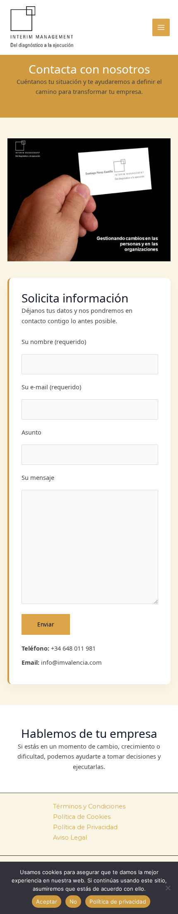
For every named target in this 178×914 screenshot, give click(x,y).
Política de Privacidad (85, 827)
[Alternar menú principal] (161, 27)
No (73, 901)
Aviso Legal (70, 837)
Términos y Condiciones (89, 806)
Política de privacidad (117, 901)
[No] (168, 888)
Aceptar (46, 901)
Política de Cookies (82, 817)
